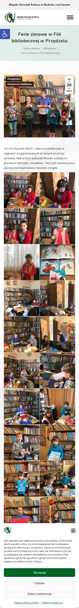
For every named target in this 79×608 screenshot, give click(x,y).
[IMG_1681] (22, 337)
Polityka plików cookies (26, 602)
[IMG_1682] (57, 340)
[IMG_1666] (22, 232)
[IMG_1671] (57, 267)
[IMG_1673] (22, 305)
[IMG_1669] (22, 267)
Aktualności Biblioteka (19, 84)
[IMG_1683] (22, 376)
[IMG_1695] (57, 487)
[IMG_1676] (57, 301)
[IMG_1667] (57, 231)
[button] (5, 34)
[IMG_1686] (57, 413)
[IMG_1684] (57, 376)
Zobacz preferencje (39, 593)
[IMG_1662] (57, 196)
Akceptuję (39, 572)
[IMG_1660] (22, 192)
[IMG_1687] (22, 449)
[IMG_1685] (22, 408)
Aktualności (14, 79)
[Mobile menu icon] (70, 17)
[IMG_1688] (57, 448)
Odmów (39, 583)
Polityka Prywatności (52, 602)
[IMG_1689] (22, 484)
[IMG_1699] (57, 522)
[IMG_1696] (22, 521)
